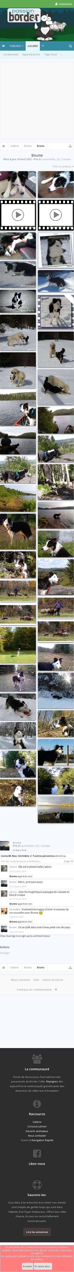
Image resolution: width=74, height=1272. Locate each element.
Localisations (11, 54)
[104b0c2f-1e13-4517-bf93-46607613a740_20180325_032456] (56, 250)
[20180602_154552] (56, 482)
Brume (17, 842)
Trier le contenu (61, 166)
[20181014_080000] (18, 645)
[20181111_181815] (56, 690)
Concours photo (37, 1126)
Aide (36, 980)
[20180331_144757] (18, 370)
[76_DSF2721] (56, 607)
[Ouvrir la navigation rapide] (70, 146)
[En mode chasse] (18, 274)
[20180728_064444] (56, 544)
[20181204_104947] (18, 735)
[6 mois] (56, 281)
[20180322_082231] (56, 184)
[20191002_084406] (56, 781)
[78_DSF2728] (18, 614)
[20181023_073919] (56, 657)
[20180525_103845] (18, 469)
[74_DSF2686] (18, 591)
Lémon (13, 866)
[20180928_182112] (56, 577)
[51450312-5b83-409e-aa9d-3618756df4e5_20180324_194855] (56, 312)
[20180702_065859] (18, 498)
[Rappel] (18, 301)
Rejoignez (52, 1081)
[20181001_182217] (18, 678)
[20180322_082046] (18, 184)
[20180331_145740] (56, 349)
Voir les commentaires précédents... (21, 861)
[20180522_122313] (18, 408)
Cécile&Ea (23, 855)
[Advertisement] (37, 100)
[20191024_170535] (56, 809)
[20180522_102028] (56, 420)
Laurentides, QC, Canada (56, 159)
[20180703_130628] (18, 531)
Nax (14, 855)
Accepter (27, 1266)
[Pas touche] (18, 215)
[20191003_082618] (18, 764)
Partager (5, 952)
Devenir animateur (37, 1131)
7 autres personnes (44, 855)
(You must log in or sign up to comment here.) (25, 936)
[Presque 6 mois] (56, 215)
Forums (15, 46)
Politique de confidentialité (34, 989)
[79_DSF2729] (56, 631)
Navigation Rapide (42, 1140)
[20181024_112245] (56, 723)
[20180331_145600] (56, 387)
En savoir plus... (43, 1266)
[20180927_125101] (18, 564)
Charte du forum (52, 980)
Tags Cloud (50, 54)
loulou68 (6, 855)
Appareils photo (31, 54)
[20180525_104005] (56, 449)
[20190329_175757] (56, 752)
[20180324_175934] (18, 245)
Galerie (33, 46)
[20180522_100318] (18, 441)
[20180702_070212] (56, 515)
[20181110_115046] (18, 706)
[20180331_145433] (18, 332)
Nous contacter (20, 980)
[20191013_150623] (18, 792)
